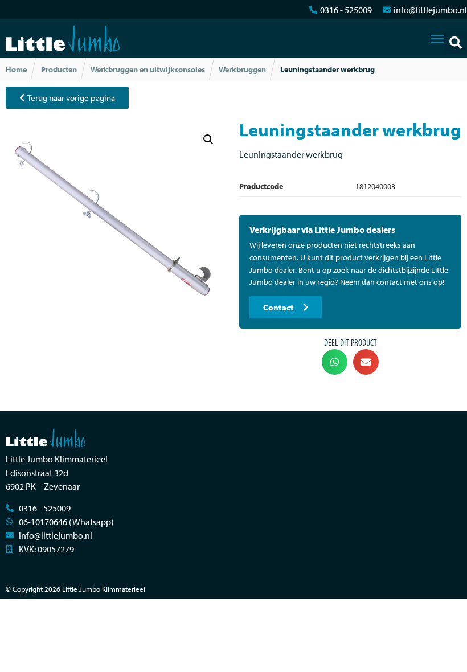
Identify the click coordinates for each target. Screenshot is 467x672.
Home (16, 69)
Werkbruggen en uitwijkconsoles (148, 69)
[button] (455, 42)
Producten (59, 69)
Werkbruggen (242, 69)
